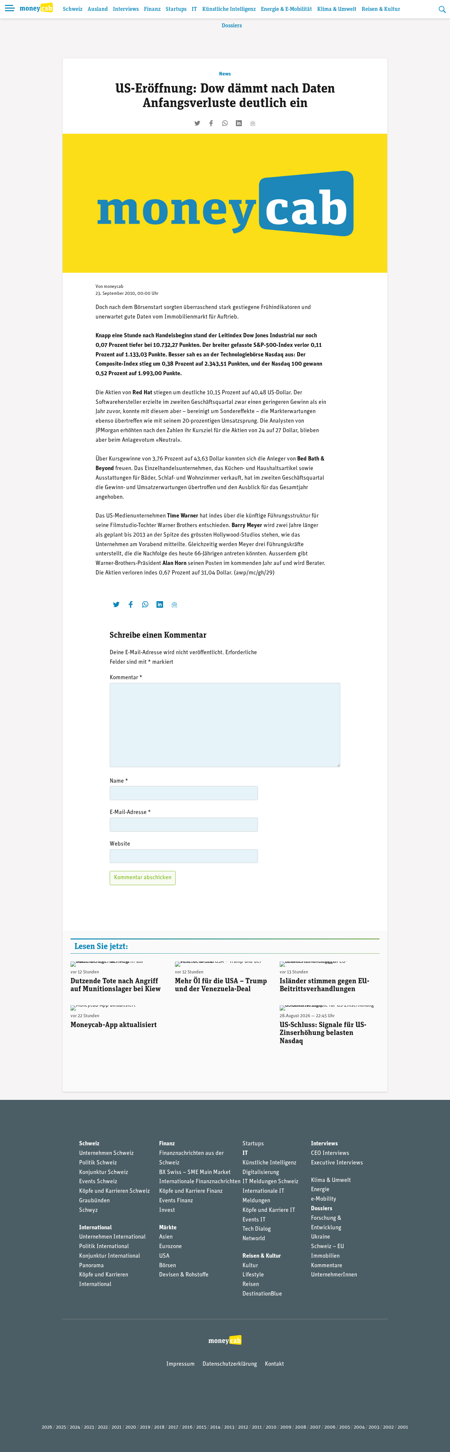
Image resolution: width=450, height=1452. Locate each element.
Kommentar (126, 678)
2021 (117, 1427)
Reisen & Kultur (381, 9)
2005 (344, 1427)
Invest (167, 1211)
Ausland (98, 9)
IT (194, 9)
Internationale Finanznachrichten (199, 1182)
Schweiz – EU (327, 1247)
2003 (374, 1427)
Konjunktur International (109, 1256)
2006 (329, 1427)
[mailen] (253, 123)
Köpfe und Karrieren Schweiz (114, 1191)
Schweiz (72, 9)
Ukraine (320, 1237)
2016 (187, 1427)
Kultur (250, 1266)
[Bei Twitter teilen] (197, 123)
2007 (315, 1427)
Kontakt (274, 1364)
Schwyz (88, 1211)
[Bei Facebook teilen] (211, 123)
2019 (145, 1427)
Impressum (180, 1364)
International (95, 1228)
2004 (359, 1427)
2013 (229, 1427)
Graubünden (94, 1201)
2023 (89, 1427)
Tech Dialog (256, 1229)
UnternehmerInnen (334, 1275)
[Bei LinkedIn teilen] (239, 123)
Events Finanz (176, 1201)
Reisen (250, 1285)
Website (120, 844)
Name (119, 781)
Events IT (254, 1220)
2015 (201, 1427)
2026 (47, 1427)
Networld (253, 1239)
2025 (61, 1427)
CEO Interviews (330, 1154)
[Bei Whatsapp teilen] (225, 123)
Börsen (167, 1266)
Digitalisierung (260, 1173)
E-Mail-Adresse (130, 813)
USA (164, 1256)
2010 (271, 1427)
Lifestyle (253, 1275)
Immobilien (325, 1256)
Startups (176, 9)
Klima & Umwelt (336, 9)
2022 (103, 1427)
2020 (131, 1427)
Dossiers (232, 26)
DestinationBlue (262, 1294)
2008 (300, 1427)
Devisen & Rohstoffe (184, 1275)
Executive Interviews (337, 1163)
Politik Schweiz (98, 1163)
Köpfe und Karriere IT (268, 1211)
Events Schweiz (98, 1182)
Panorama (91, 1266)
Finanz (152, 9)
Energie (320, 1190)
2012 (243, 1427)
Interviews (126, 9)
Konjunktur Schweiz (103, 1173)
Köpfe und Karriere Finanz (191, 1191)
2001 (403, 1427)
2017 (173, 1427)
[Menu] (10, 9)
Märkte (168, 1228)
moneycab (114, 286)
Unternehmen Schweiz (106, 1154)
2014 (215, 1427)
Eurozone (170, 1247)
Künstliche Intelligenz (229, 9)
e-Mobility (323, 1199)
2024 (75, 1427)
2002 (388, 1427)
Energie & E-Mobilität (286, 9)
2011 (257, 1427)
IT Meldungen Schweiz (270, 1182)
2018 (159, 1427)
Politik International (104, 1247)
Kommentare (326, 1266)
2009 (285, 1427)
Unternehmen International (112, 1237)
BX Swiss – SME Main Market (195, 1173)
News (225, 74)
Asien (166, 1237)
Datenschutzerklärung (230, 1364)
